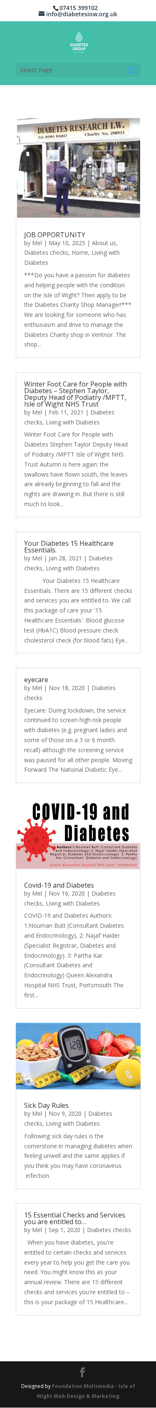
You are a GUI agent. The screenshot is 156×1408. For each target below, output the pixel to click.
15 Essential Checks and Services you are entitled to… (74, 1218)
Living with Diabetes (73, 422)
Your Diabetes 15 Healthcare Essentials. (69, 547)
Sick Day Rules (46, 1105)
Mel (37, 243)
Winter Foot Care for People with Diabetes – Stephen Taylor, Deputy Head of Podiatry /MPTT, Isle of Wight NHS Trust (75, 394)
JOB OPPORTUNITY (54, 234)
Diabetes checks (46, 252)
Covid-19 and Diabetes (59, 885)
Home (80, 252)
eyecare (36, 679)
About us (104, 243)
